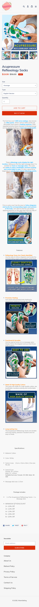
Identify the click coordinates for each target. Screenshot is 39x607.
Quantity (5, 98)
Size (3, 82)
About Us (7, 561)
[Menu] (36, 6)
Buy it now (19, 113)
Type (4, 90)
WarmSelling (22, 600)
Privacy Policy (9, 572)
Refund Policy (9, 566)
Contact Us (8, 583)
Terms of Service (10, 577)
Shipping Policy (10, 588)
